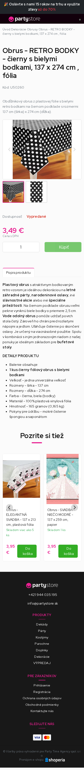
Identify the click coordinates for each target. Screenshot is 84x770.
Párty (42, 631)
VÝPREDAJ (42, 663)
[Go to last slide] (9, 149)
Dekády (42, 624)
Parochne (42, 643)
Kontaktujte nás (42, 711)
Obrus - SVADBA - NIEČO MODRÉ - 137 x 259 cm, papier (61, 517)
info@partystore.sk (43, 603)
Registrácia (41, 692)
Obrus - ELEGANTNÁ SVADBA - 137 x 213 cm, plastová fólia (21, 517)
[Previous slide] (9, 507)
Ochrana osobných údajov (42, 698)
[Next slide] (74, 149)
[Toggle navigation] (5, 20)
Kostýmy (42, 637)
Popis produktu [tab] (18, 272)
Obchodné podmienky (42, 704)
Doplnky (42, 650)
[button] (13, 192)
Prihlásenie (42, 685)
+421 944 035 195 (42, 594)
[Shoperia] (55, 760)
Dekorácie (42, 657)
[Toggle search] (70, 19)
